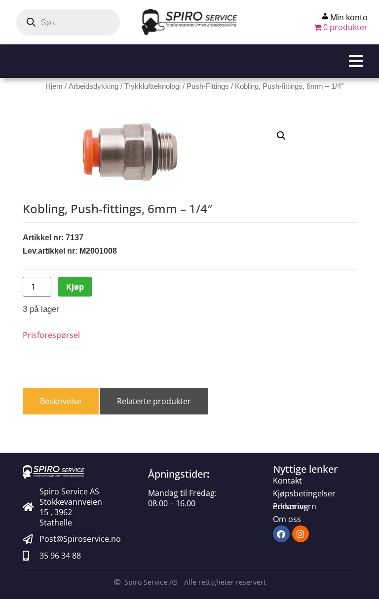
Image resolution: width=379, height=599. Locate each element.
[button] (189, 61)
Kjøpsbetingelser (304, 493)
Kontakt (287, 480)
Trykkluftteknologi (152, 86)
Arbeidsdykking (93, 86)
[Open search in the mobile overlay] (68, 22)
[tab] (61, 401)
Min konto (348, 17)
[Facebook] (281, 533)
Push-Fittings (208, 86)
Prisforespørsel (51, 335)
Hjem (54, 86)
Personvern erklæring (294, 506)
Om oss (287, 519)
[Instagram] (300, 533)
